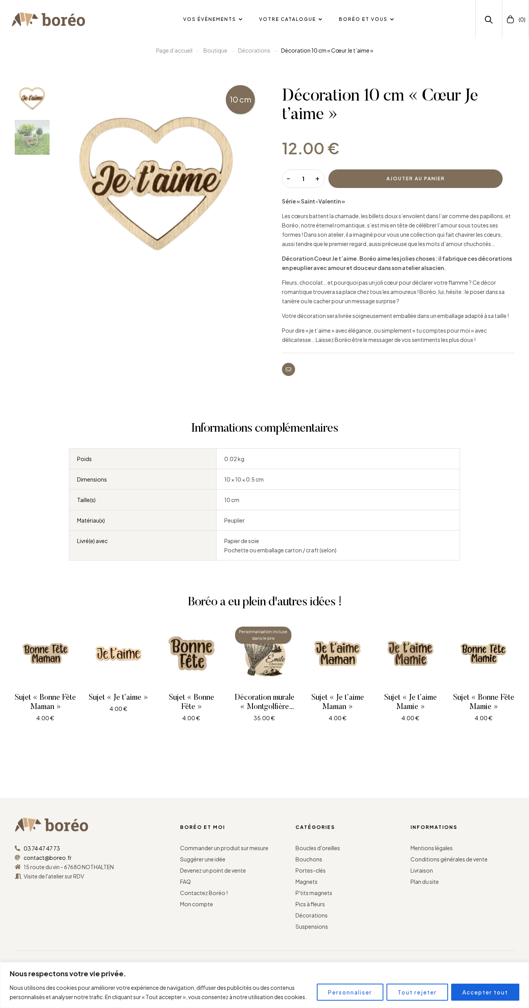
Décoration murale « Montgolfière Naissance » (264, 707)
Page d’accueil (174, 50)
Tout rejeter (417, 992)
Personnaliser (350, 992)
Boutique (215, 50)
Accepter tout (485, 992)
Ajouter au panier (415, 178)
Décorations (254, 50)
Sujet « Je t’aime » (118, 698)
